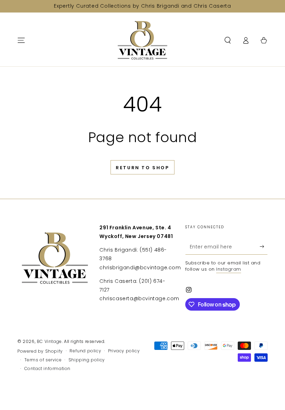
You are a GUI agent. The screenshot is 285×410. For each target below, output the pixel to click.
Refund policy (85, 351)
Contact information (47, 368)
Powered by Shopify (40, 351)
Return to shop (142, 167)
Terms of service (43, 360)
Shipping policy (86, 360)
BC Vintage (49, 341)
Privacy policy (124, 351)
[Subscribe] (264, 246)
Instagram (228, 269)
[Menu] (21, 40)
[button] (228, 40)
